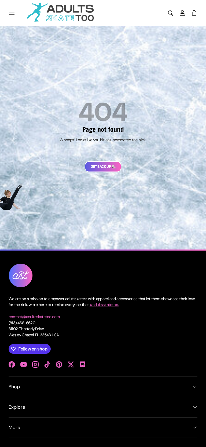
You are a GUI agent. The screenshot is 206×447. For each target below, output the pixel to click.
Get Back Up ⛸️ (103, 166)
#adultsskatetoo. (104, 304)
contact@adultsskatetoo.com (34, 316)
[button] (194, 13)
